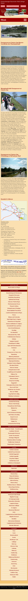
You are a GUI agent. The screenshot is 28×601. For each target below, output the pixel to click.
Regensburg (14, 354)
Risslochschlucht (14, 535)
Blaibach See (14, 408)
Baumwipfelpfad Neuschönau (14, 310)
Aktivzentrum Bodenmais (14, 521)
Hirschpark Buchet (14, 365)
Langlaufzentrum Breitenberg (14, 523)
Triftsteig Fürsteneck (14, 570)
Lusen (14, 533)
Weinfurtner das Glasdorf (14, 389)
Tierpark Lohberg (14, 306)
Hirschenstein (14, 568)
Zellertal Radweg (14, 480)
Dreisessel (14, 561)
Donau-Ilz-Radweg (14, 476)
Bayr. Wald (19, 272)
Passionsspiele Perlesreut (14, 433)
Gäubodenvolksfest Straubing (14, 439)
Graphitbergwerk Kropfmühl (14, 371)
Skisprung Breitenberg (14, 361)
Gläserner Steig (14, 546)
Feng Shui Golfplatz (14, 458)
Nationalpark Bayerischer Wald (14, 385)
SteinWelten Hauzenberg (14, 297)
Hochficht (14, 518)
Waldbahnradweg (14, 489)
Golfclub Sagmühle (14, 456)
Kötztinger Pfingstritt (14, 437)
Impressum (14, 468)
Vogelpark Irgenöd (14, 341)
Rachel (14, 537)
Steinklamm (14, 554)
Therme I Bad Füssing (14, 403)
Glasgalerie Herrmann (14, 295)
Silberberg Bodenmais (14, 356)
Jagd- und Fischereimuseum (14, 345)
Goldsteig (14, 548)
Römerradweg (14, 482)
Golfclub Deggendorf (14, 454)
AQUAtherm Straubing (14, 414)
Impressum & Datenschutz (13, 6)
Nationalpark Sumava (14, 376)
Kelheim (14, 339)
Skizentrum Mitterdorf (14, 510)
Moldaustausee (14, 419)
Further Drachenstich (14, 435)
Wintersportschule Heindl (14, 494)
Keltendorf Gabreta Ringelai (14, 363)
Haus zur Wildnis (14, 391)
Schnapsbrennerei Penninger (14, 308)
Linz (14, 350)
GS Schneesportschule (14, 499)
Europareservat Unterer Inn (14, 352)
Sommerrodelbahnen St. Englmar (14, 323)
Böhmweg (14, 550)
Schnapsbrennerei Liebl (14, 369)
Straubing (14, 330)
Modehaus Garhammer (14, 396)
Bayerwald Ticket (14, 387)
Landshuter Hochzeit (14, 431)
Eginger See (14, 421)
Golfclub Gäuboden (14, 449)
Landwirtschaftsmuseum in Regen (14, 312)
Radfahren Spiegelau (14, 478)
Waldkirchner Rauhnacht (14, 442)
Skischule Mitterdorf (14, 525)
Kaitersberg (14, 563)
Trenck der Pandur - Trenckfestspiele (14, 428)
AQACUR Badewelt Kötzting (14, 412)
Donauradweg (14, 473)
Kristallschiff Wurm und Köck (14, 325)
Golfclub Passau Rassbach (14, 452)
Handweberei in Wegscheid (14, 321)
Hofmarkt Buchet (14, 378)
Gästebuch (23, 6)
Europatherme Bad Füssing (14, 405)
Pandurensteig (14, 559)
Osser (14, 530)
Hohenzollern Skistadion (14, 501)
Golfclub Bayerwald (14, 460)
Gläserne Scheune (14, 367)
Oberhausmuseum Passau (14, 304)
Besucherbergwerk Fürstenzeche (14, 293)
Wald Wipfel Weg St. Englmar (14, 319)
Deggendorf (14, 382)
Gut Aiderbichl (14, 332)
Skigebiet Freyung (14, 496)
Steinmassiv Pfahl (14, 574)
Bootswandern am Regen (14, 287)
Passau (14, 314)
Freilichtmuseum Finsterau (14, 336)
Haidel (14, 576)
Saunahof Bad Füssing (14, 401)
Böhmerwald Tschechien (14, 317)
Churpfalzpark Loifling (14, 343)
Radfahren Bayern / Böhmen (14, 484)
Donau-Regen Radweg (14, 487)
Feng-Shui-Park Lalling (14, 393)
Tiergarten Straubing (14, 380)
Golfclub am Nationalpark (14, 462)
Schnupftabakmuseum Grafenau (14, 358)
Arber (14, 512)
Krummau (14, 347)
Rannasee (14, 410)
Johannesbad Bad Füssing (14, 423)
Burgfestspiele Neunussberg (14, 444)
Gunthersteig (14, 552)
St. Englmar (14, 507)
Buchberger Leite (14, 539)
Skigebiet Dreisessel (14, 516)
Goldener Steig (14, 572)
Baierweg (14, 543)
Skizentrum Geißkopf (14, 505)
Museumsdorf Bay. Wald (14, 334)
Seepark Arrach (14, 416)
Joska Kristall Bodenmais (14, 328)
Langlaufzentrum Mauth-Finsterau (14, 514)
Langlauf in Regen (14, 503)
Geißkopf (14, 541)
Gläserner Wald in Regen (14, 301)
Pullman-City (14, 374)
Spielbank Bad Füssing (14, 299)
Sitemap (3, 6)
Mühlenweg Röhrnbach (14, 557)
